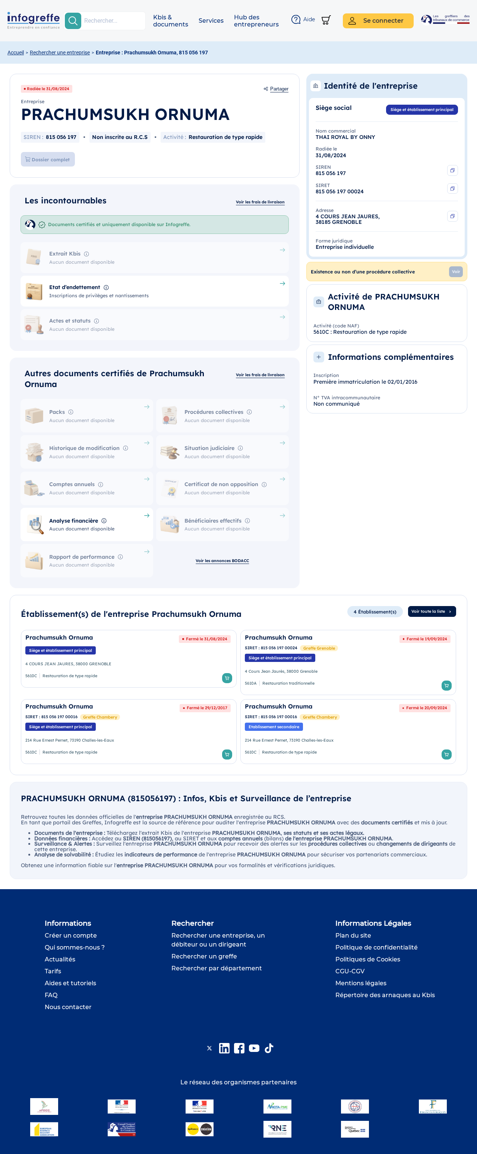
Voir (456, 271)
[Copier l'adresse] (452, 216)
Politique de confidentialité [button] (376, 947)
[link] (129, 662)
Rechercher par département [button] (216, 968)
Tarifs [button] (53, 971)
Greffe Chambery (100, 717)
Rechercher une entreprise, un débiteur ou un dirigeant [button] (218, 940)
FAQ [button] (51, 995)
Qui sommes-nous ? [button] (75, 947)
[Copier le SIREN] (452, 170)
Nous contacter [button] (68, 1007)
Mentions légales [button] (360, 983)
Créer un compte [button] (71, 935)
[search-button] (73, 21)
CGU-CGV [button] (349, 971)
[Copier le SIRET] (452, 188)
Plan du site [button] (353, 935)
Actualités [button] (60, 959)
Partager (279, 89)
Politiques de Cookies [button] (367, 959)
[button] (170, 21)
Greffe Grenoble (319, 648)
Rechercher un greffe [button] (204, 956)
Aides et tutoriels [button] (70, 983)
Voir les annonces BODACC (222, 560)
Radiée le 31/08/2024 (48, 88)
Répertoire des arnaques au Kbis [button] (385, 995)
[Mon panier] (326, 20)
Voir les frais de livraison (260, 202)
